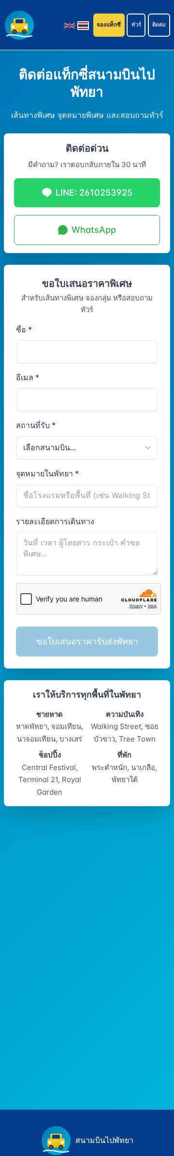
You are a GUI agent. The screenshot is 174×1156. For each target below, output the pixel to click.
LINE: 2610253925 (94, 192)
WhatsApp (94, 230)
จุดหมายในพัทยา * (47, 473)
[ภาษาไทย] (83, 24)
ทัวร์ (136, 24)
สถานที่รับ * (36, 425)
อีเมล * (27, 377)
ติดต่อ (159, 24)
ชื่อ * (24, 329)
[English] (69, 24)
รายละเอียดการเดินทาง (55, 521)
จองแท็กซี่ (109, 24)
